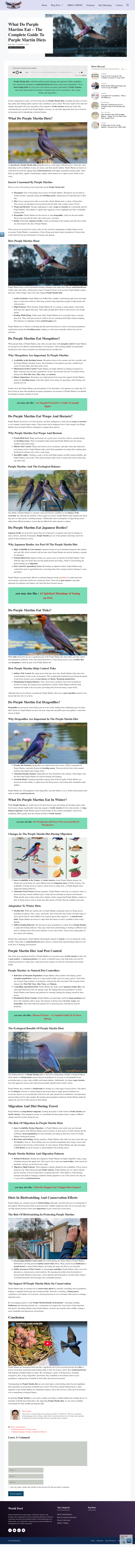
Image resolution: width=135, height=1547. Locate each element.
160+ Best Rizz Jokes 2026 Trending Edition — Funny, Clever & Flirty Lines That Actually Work (114, 116)
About (93, 1541)
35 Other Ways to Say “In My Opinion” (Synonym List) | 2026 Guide (113, 126)
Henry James (11, 44)
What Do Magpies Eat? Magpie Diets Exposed (57, 1187)
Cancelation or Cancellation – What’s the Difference (113, 96)
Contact (119, 5)
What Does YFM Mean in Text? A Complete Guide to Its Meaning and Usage (113, 106)
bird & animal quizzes (64, 1514)
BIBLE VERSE (62, 1523)
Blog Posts (55, 5)
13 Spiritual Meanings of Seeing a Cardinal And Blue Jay (29, 1432)
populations (63, 577)
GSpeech (84, 75)
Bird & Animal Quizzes (16, 47)
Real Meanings (105, 5)
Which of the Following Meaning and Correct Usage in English (113, 87)
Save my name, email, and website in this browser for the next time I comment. (40, 1487)
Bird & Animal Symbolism (66, 1517)
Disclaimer (100, 1541)
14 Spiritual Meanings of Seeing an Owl (23, 1429)
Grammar (90, 5)
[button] (128, 5)
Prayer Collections (63, 1520)
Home (44, 5)
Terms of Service (110, 1541)
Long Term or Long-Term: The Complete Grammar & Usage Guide (113, 77)
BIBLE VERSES (75, 5)
